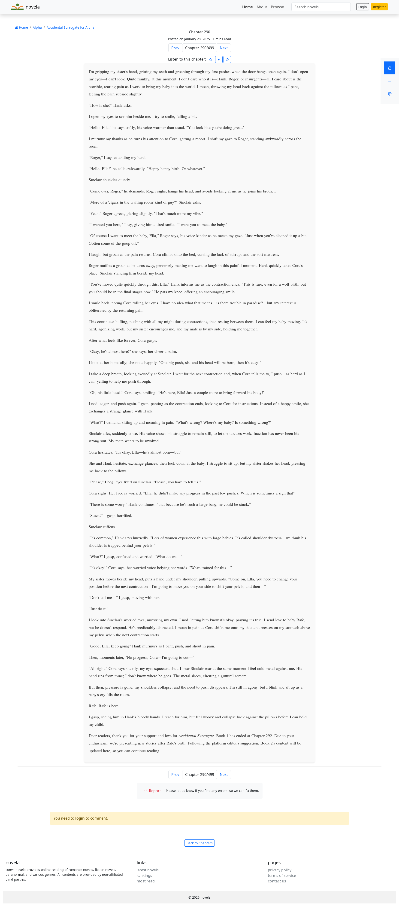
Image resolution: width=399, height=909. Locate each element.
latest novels (148, 869)
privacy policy (279, 869)
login (80, 818)
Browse (277, 6)
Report (155, 790)
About (262, 6)
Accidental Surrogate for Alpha (70, 27)
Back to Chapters (200, 843)
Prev (175, 47)
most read (146, 881)
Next (224, 47)
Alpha (37, 27)
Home (247, 6)
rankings (144, 875)
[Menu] (389, 80)
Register (379, 7)
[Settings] (389, 93)
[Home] (389, 67)
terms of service (282, 875)
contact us (277, 881)
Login (362, 7)
